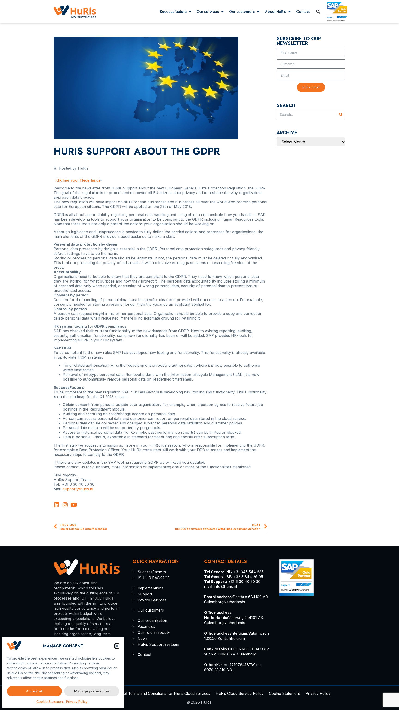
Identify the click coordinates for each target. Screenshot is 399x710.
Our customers (242, 11)
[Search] (340, 114)
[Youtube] (73, 505)
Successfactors (173, 11)
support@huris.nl (78, 489)
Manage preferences (91, 691)
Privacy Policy (77, 702)
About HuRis (275, 11)
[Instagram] (65, 505)
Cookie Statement (50, 702)
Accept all (34, 691)
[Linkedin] (56, 505)
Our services (208, 11)
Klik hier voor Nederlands (77, 180)
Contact (303, 11)
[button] (117, 646)
